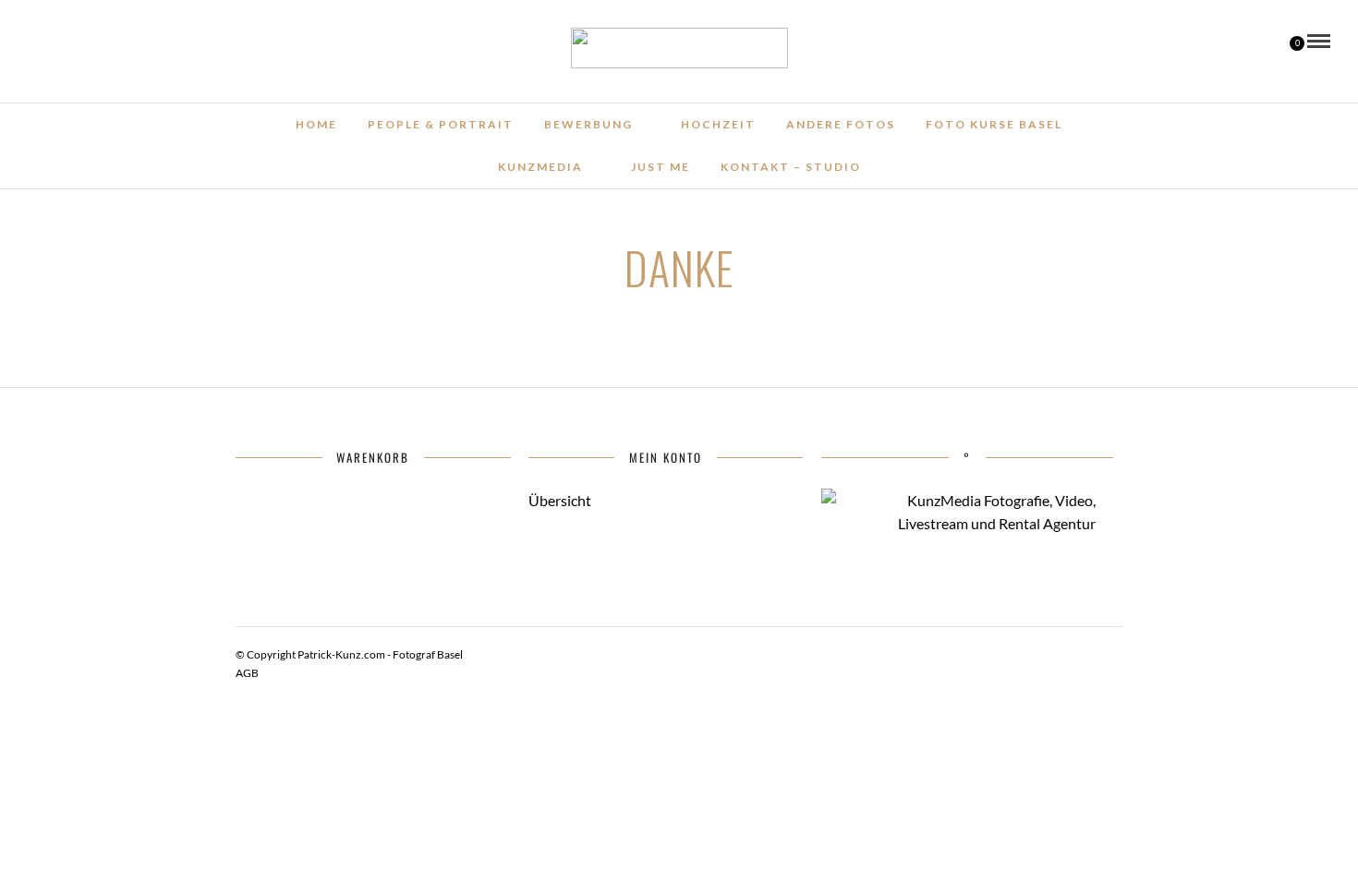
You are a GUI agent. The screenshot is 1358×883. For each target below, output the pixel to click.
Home (316, 124)
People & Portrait (441, 124)
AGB (247, 673)
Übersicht (559, 500)
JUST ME (660, 167)
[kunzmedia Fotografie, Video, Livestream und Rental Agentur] (959, 523)
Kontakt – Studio (791, 167)
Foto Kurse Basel (994, 124)
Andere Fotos (840, 124)
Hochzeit (718, 124)
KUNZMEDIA (540, 167)
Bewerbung (588, 124)
